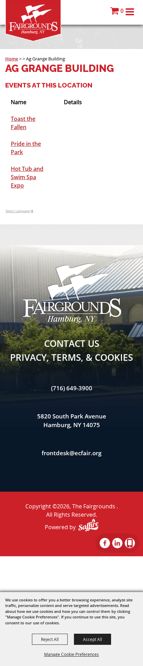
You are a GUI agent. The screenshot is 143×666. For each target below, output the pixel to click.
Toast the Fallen (23, 123)
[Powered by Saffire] (88, 524)
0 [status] (122, 11)
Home (11, 59)
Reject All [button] (50, 639)
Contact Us (71, 343)
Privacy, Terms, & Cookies (71, 357)
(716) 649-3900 (71, 388)
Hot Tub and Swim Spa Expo (27, 177)
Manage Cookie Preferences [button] (71, 654)
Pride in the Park (26, 148)
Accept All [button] (92, 639)
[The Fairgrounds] (33, 20)
